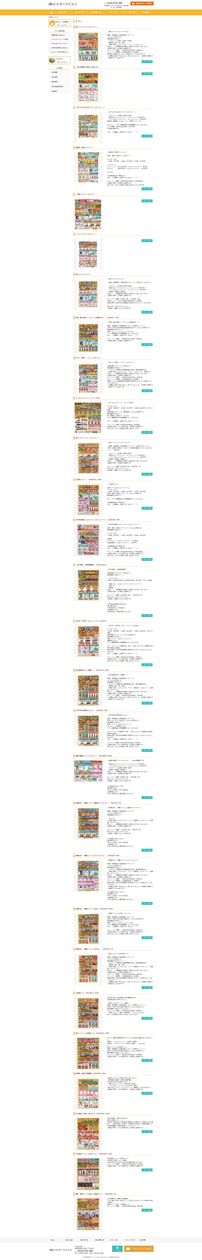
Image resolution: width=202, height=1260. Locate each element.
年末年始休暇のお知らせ (60, 48)
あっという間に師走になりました (61, 52)
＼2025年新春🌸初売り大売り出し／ (88, 67)
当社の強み (62, 12)
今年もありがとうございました (61, 43)
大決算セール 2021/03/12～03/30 (87, 993)
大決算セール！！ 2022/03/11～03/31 (89, 479)
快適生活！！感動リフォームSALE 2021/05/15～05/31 (94, 909)
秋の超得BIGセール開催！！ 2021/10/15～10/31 (92, 670)
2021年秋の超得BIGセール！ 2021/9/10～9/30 (91, 710)
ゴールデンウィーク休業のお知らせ (61, 39)
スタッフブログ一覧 (129, 12)
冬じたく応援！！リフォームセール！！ (89, 358)
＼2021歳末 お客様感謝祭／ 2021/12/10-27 (91, 565)
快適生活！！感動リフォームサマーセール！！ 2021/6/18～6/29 (97, 855)
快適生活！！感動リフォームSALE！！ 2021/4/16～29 (94, 949)
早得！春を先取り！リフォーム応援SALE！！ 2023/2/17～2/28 (97, 317)
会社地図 (54, 77)
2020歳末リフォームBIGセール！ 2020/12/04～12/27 (94, 1154)
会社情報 (145, 12)
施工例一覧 (79, 12)
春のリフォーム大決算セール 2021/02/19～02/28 (92, 1033)
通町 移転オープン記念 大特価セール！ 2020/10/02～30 (96, 1194)
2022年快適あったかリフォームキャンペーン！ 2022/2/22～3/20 (98, 520)
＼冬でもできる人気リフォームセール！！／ (90, 107)
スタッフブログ (130, 1240)
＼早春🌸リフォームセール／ (85, 194)
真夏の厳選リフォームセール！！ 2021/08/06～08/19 (94, 756)
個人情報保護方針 (57, 86)
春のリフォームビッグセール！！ (87, 27)
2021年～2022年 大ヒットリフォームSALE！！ (92, 621)
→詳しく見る (147, 61)
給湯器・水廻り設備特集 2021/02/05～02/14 (91, 1073)
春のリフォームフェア (83, 274)
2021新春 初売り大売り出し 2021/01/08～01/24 (92, 1113)
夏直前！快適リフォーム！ (84, 147)
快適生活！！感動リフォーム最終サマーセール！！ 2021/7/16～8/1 (98, 803)
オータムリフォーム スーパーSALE (88, 398)
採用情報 (54, 82)
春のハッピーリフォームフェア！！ (87, 438)
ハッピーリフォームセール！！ (86, 234)
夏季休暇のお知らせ (58, 35)
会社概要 (54, 72)
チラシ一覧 (112, 12)
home (51, 12)
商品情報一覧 (96, 12)
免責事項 (54, 91)
